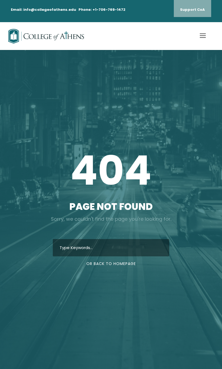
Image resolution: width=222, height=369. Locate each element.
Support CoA (192, 9)
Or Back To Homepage (111, 263)
